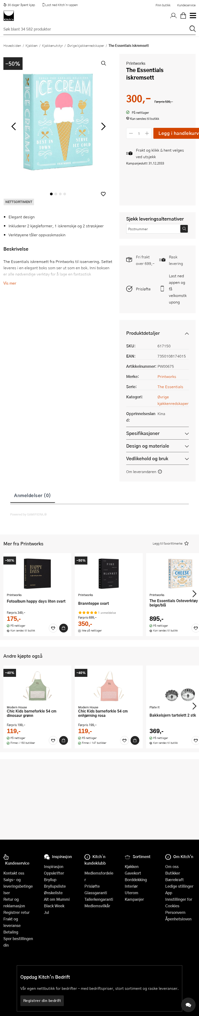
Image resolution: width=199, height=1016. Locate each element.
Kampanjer (134, 899)
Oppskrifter (54, 873)
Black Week (54, 906)
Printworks (135, 63)
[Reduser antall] (130, 133)
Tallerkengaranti (98, 899)
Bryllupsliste (55, 886)
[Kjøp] (63, 628)
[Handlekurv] (183, 15)
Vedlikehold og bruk (147, 458)
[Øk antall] (147, 133)
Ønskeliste (53, 892)
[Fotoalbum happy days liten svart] (37, 573)
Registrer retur (16, 912)
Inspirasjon (53, 866)
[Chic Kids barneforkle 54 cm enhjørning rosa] (108, 686)
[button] (103, 194)
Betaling (10, 932)
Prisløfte (143, 289)
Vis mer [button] (9, 283)
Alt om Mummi (57, 899)
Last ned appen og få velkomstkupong (178, 289)
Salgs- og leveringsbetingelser (18, 886)
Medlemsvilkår (97, 906)
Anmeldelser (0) (32, 495)
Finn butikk (163, 5)
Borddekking (136, 879)
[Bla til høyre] (102, 126)
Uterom (131, 892)
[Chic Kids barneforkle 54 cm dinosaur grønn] (37, 686)
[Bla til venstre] (13, 126)
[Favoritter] (53, 628)
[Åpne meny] (193, 15)
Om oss (172, 866)
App (168, 892)
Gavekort (133, 873)
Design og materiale (147, 445)
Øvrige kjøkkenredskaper (85, 45)
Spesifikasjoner (142, 433)
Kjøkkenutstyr (52, 45)
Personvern (175, 912)
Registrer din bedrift (42, 1000)
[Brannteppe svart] (108, 573)
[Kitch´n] (8, 15)
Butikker (172, 873)
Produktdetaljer (143, 332)
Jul (46, 912)
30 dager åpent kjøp (21, 5)
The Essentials (170, 386)
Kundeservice (186, 5)
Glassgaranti (95, 892)
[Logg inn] (173, 15)
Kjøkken (31, 45)
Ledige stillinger (179, 886)
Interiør (131, 886)
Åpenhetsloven (178, 919)
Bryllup (50, 879)
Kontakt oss (13, 873)
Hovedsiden (12, 45)
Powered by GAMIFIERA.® (28, 514)
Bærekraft (174, 879)
